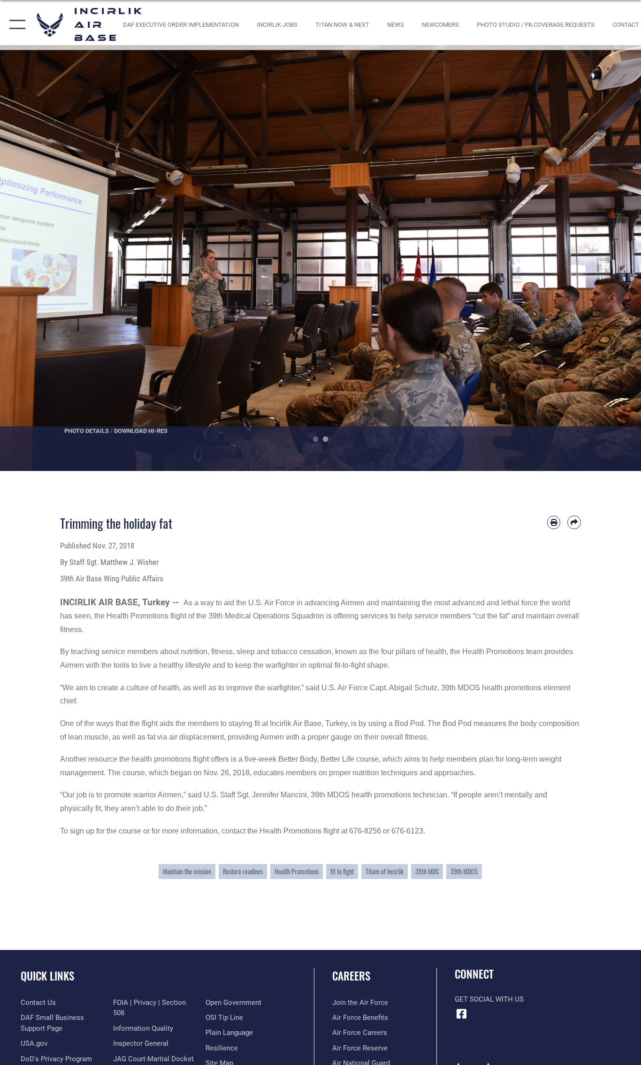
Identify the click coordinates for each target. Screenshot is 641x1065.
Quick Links (47, 976)
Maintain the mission (187, 871)
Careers (351, 976)
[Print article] (554, 522)
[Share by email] (574, 522)
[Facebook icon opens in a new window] (462, 1014)
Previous (32, 258)
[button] (15, 25)
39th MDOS (464, 871)
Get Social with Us (489, 999)
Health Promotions (297, 871)
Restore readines (243, 871)
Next (609, 258)
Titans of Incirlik (385, 871)
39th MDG (427, 871)
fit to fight (342, 871)
